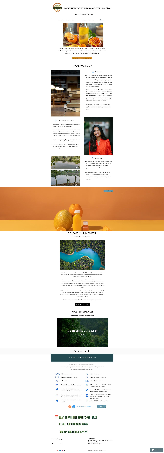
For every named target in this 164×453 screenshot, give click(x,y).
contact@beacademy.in (95, 443)
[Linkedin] (60, 450)
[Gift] (57, 384)
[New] (56, 389)
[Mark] (86, 381)
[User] (55, 374)
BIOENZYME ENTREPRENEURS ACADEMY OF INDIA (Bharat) (88, 8)
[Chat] (86, 377)
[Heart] (87, 374)
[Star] (93, 72)
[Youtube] (57, 450)
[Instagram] (62, 450)
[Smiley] (56, 377)
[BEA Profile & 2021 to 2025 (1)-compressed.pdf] (57, 417)
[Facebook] (97, 20)
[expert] (57, 381)
